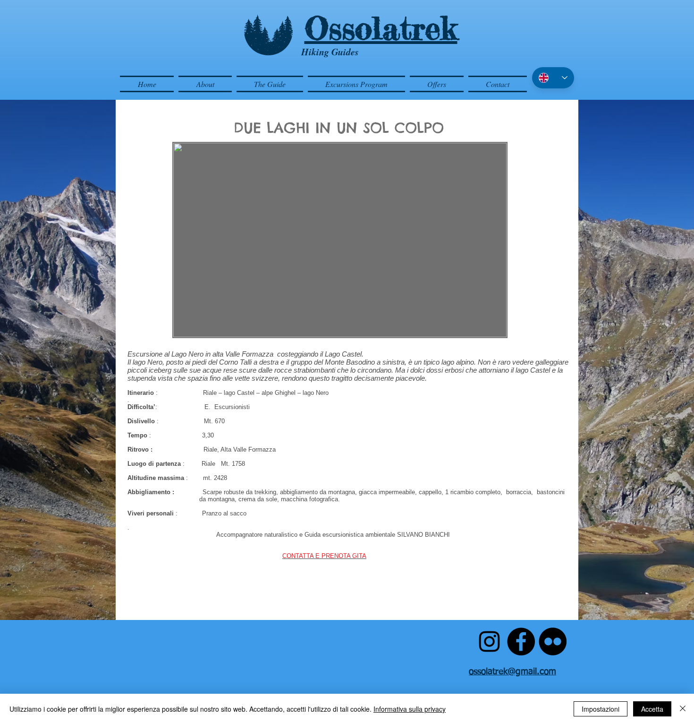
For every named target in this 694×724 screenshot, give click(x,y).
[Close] (682, 708)
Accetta (652, 709)
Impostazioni (600, 709)
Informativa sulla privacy (409, 709)
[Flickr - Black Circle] (553, 641)
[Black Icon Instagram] (489, 641)
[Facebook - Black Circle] (521, 641)
